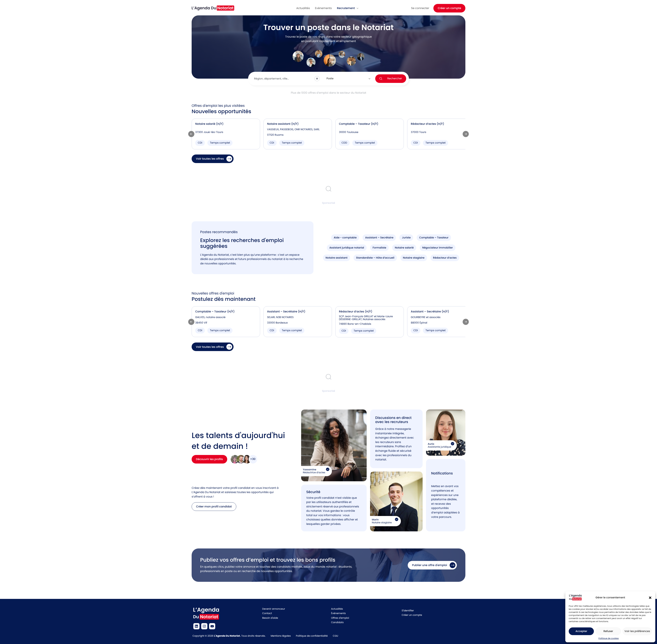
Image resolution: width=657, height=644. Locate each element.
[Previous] (191, 134)
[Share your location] (317, 78)
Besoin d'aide (270, 618)
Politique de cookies (608, 638)
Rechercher (394, 78)
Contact (267, 613)
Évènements (338, 613)
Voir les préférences (637, 631)
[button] (650, 597)
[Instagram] (204, 626)
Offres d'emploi (340, 618)
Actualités (337, 609)
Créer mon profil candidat (214, 506)
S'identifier (408, 610)
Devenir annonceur (273, 609)
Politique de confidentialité (312, 636)
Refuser (608, 631)
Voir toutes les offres (210, 159)
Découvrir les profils (209, 459)
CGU (335, 636)
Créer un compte (449, 8)
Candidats (337, 622)
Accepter (581, 631)
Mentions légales (281, 636)
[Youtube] (212, 626)
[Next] (466, 134)
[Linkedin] (196, 626)
